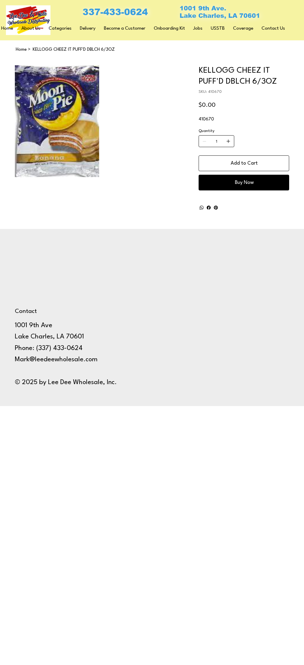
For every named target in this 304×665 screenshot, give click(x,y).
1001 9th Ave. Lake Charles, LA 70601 (220, 12)
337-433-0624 (115, 12)
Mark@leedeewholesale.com (56, 359)
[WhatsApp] (202, 208)
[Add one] (228, 141)
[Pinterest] (216, 208)
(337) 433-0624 (59, 348)
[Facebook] (209, 208)
